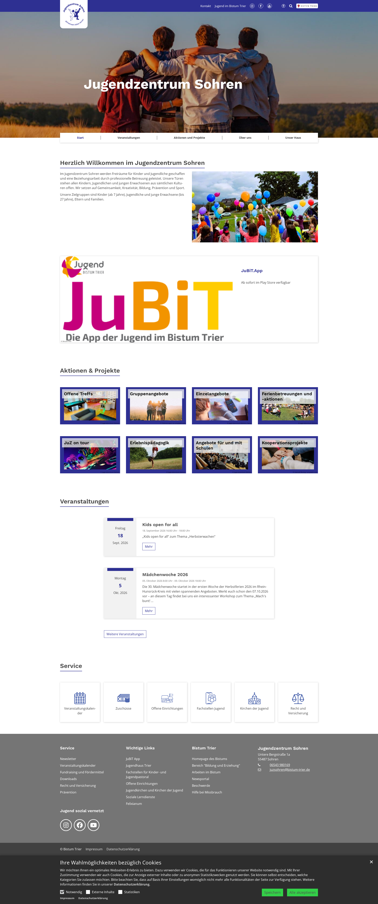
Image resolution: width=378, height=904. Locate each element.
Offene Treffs (78, 393)
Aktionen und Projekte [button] (189, 137)
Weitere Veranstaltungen (125, 634)
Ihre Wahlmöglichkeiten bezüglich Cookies (110, 862)
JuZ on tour (76, 442)
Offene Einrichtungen (167, 708)
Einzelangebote (212, 393)
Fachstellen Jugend (211, 708)
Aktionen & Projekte (90, 370)
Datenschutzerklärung (131, 884)
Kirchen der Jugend (254, 708)
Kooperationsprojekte (285, 442)
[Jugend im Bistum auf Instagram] (66, 825)
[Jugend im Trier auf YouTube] (93, 825)
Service (71, 665)
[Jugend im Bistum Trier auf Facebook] (80, 825)
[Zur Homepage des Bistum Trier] (307, 6)
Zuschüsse (123, 708)
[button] (293, 138)
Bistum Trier (204, 748)
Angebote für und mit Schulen (219, 445)
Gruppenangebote (149, 393)
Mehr (149, 546)
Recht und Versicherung (298, 710)
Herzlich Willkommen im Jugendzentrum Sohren (132, 162)
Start (80, 137)
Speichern (272, 892)
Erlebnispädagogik (149, 442)
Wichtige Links (140, 748)
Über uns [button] (245, 137)
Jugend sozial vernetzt (82, 810)
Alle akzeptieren (302, 892)
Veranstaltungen (129, 137)
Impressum (67, 898)
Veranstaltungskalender (80, 710)
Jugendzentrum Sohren (283, 748)
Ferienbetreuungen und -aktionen (287, 396)
